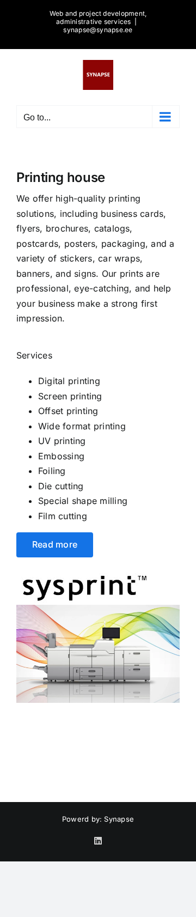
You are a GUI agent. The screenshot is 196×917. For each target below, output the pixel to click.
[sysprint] (85, 572)
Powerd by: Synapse (98, 819)
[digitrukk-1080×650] (98, 609)
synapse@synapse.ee (97, 30)
